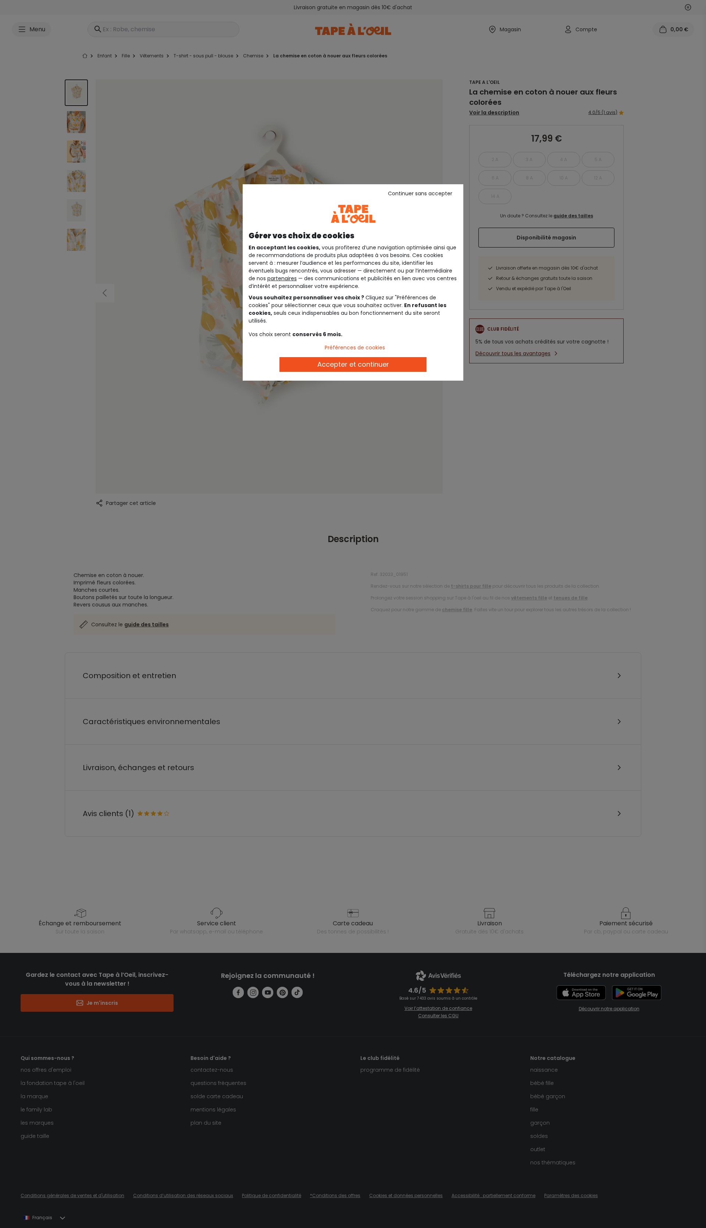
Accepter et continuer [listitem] (353, 364)
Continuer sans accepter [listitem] (420, 193)
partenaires (282, 278)
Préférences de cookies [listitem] (355, 347)
